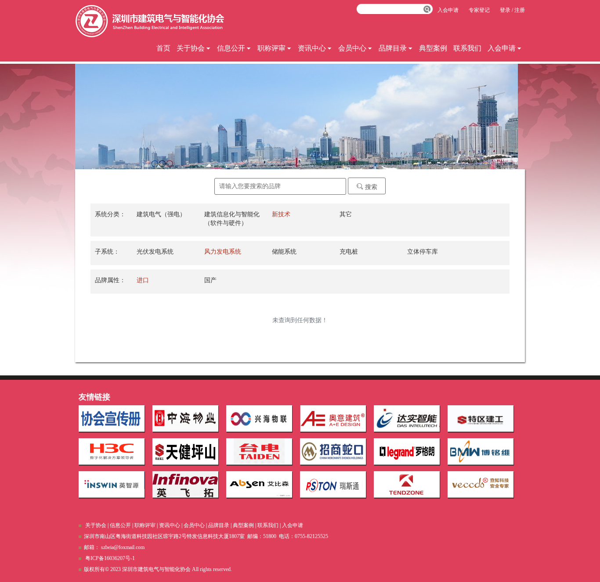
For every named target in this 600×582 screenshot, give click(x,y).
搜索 (370, 187)
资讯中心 (312, 48)
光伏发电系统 (155, 251)
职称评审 (271, 48)
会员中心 (352, 48)
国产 (210, 280)
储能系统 (284, 251)
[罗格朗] (407, 451)
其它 (346, 214)
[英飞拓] (185, 484)
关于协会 (191, 48)
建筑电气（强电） (161, 214)
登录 (505, 10)
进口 (143, 280)
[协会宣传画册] (112, 418)
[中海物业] (185, 418)
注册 (519, 10)
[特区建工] (480, 418)
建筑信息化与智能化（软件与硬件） (232, 218)
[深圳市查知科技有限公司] (480, 484)
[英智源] (112, 484)
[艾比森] (259, 484)
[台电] (259, 451)
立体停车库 (422, 251)
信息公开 (231, 48)
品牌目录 (393, 48)
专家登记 (479, 10)
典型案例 (433, 48)
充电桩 (349, 251)
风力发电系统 (222, 251)
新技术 (281, 214)
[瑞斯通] (333, 484)
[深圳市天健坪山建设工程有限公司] (185, 451)
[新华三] (112, 451)
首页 (163, 48)
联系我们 (467, 48)
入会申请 (502, 48)
